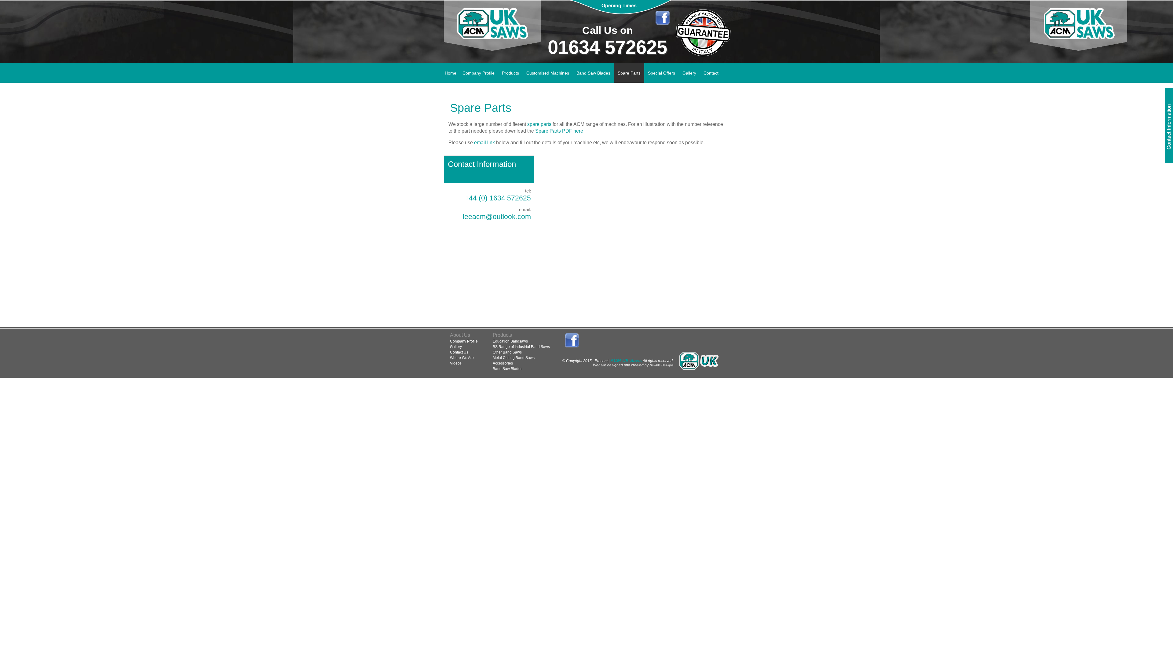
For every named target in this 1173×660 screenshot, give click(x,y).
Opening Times (619, 5)
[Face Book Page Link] (662, 18)
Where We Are (462, 358)
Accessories (503, 363)
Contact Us (459, 352)
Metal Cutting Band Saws (514, 358)
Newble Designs (661, 365)
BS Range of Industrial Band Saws (521, 347)
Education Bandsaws (510, 341)
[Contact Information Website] (1168, 125)
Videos (456, 363)
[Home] (492, 31)
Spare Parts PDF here (559, 131)
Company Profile (464, 341)
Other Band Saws (507, 352)
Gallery (456, 347)
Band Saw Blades (507, 369)
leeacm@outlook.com (497, 217)
